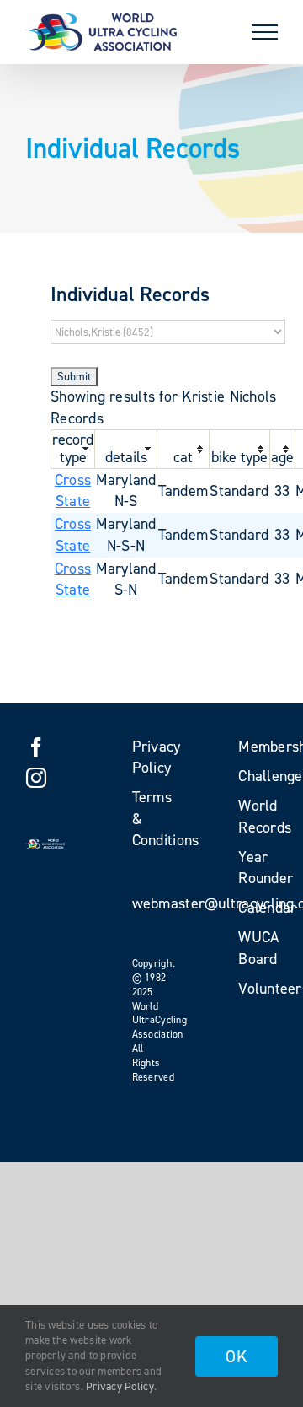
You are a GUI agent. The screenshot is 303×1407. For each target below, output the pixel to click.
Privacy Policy (120, 1386)
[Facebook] (36, 747)
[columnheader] (73, 448)
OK (236, 1356)
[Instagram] (36, 778)
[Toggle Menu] (265, 32)
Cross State (73, 490)
